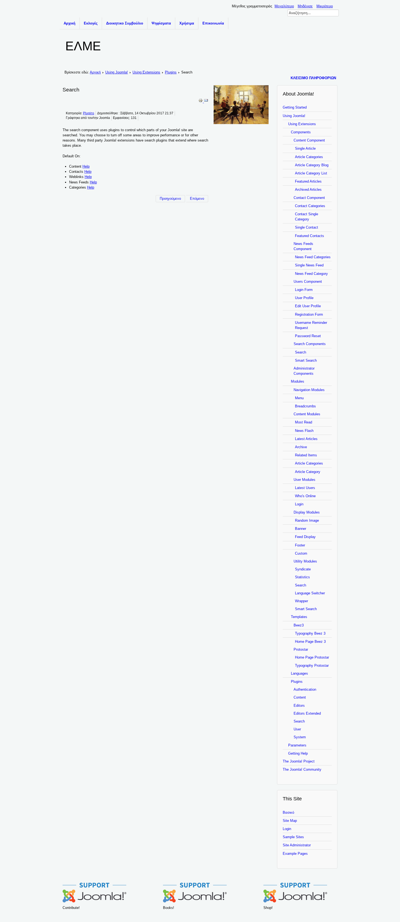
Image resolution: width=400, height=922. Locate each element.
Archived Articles (308, 190)
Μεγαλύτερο (284, 6)
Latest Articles (306, 439)
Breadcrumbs (305, 406)
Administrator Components (304, 371)
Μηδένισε (305, 6)
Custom (301, 553)
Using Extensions (146, 72)
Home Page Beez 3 (310, 642)
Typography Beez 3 (310, 633)
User (297, 729)
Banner (300, 529)
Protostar (301, 649)
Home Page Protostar (312, 657)
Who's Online (305, 496)
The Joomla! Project (299, 761)
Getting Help (298, 753)
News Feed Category (311, 274)
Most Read (303, 422)
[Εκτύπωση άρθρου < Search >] (201, 101)
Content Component (309, 140)
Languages (299, 673)
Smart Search (306, 360)
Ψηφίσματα (161, 23)
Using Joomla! (116, 72)
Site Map (290, 821)
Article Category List (311, 173)
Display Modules (307, 512)
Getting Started (295, 107)
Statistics (302, 577)
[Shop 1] (195, 901)
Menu (299, 398)
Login (299, 504)
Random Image (307, 520)
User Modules (304, 480)
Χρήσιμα (186, 23)
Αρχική (69, 23)
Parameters (297, 745)
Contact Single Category (306, 216)
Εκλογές (91, 23)
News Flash (304, 431)
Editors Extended (307, 713)
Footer (300, 545)
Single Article (305, 148)
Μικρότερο (324, 6)
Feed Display (305, 537)
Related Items (306, 455)
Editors (299, 705)
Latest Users (305, 488)
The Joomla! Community (302, 769)
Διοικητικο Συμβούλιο (124, 23)
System (300, 737)
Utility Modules (305, 561)
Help (86, 166)
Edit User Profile (308, 306)
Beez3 (299, 625)
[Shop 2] (295, 901)
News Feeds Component (303, 246)
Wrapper (301, 601)
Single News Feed (309, 265)
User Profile (304, 298)
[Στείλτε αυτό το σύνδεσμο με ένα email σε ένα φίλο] (206, 101)
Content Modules (307, 414)
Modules (297, 381)
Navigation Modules (309, 390)
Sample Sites (293, 837)
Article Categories (309, 157)
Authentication (305, 689)
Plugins (171, 72)
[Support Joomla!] (94, 901)
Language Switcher (310, 593)
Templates (299, 617)
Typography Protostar (312, 665)
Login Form (304, 290)
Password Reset (308, 336)
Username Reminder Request (311, 325)
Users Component (308, 281)
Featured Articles (308, 181)
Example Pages (295, 854)
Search (300, 352)
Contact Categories (310, 206)
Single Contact (306, 227)
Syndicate (303, 569)
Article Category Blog (311, 165)
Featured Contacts (309, 236)
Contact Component (309, 198)
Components (301, 132)
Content (300, 697)
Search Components (310, 344)
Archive (301, 447)
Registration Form (309, 314)
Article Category (307, 472)
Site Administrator (297, 845)
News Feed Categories (313, 257)
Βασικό (288, 812)
